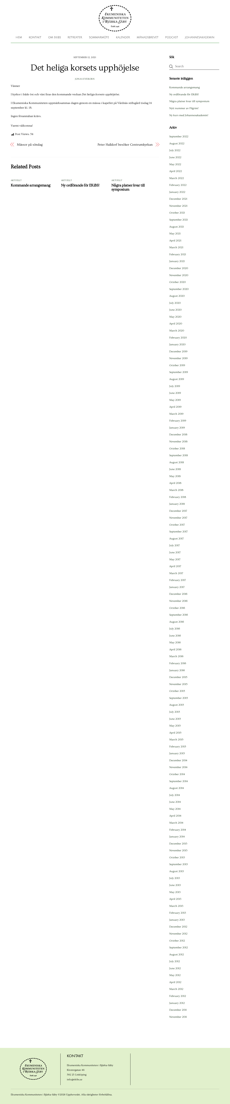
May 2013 (175, 892)
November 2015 (178, 684)
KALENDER (123, 37)
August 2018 (176, 462)
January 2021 (177, 261)
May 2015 (175, 725)
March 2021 (176, 247)
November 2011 (178, 1016)
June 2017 (175, 552)
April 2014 (175, 815)
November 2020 (178, 275)
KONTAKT (35, 37)
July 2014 (174, 795)
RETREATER (75, 37)
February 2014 (177, 829)
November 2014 (178, 767)
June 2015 (175, 718)
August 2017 (176, 538)
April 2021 (175, 240)
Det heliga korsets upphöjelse (85, 68)
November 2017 (178, 517)
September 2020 (178, 289)
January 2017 (177, 587)
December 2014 (178, 760)
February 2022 (178, 185)
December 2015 (178, 677)
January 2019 (177, 427)
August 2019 (176, 379)
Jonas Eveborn (85, 79)
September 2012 (178, 947)
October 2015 (177, 691)
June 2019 (175, 393)
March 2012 (176, 989)
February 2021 (177, 254)
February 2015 (177, 746)
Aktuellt (16, 180)
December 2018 (178, 434)
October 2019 (177, 365)
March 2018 (176, 490)
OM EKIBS (54, 37)
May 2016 (175, 642)
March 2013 (176, 906)
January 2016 (177, 670)
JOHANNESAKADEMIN (199, 37)
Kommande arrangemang (30, 185)
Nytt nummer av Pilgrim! (184, 108)
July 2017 (174, 545)
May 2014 (175, 808)
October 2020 (177, 282)
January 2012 (177, 1003)
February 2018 (177, 497)
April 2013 (175, 899)
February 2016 (177, 663)
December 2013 (178, 843)
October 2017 (177, 524)
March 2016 (176, 656)
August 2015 (176, 704)
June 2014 (175, 801)
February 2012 (177, 996)
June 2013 (175, 885)
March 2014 (176, 822)
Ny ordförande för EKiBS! (80, 185)
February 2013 (177, 912)
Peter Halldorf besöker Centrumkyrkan (125, 144)
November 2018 (178, 441)
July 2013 (174, 878)
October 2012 (177, 940)
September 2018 (178, 455)
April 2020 (175, 323)
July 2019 (174, 386)
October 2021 (177, 212)
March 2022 (176, 178)
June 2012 (175, 968)
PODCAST (171, 37)
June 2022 (175, 157)
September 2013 (178, 864)
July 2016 (174, 628)
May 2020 (175, 316)
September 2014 (178, 781)
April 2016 (175, 649)
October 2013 (177, 857)
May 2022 (175, 164)
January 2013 (177, 919)
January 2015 (177, 753)
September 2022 (178, 136)
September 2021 (178, 219)
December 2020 (178, 268)
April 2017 (175, 566)
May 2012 (175, 975)
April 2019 (175, 406)
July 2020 (175, 302)
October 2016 (177, 608)
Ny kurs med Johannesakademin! (188, 115)
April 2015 (175, 732)
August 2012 (176, 954)
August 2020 (177, 295)
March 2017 (176, 573)
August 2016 (176, 621)
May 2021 (175, 233)
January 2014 (177, 836)
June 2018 (175, 469)
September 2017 (178, 531)
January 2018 (177, 503)
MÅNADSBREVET (147, 37)
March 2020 (176, 330)
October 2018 (177, 448)
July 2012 (174, 961)
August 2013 (176, 871)
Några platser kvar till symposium (128, 187)
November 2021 (178, 205)
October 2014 (177, 774)
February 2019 (177, 420)
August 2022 (176, 143)
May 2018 (175, 476)
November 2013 (178, 850)
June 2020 (175, 309)
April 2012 (175, 982)
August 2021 (176, 226)
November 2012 (178, 933)
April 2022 (175, 171)
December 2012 (178, 926)
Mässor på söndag (30, 144)
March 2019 (176, 413)
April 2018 (175, 483)
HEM (19, 37)
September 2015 (178, 698)
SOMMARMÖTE (99, 37)
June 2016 (175, 635)
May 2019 (175, 400)
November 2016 (178, 601)
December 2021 (178, 198)
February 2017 (177, 580)
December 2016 (178, 593)
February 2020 (178, 337)
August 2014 (176, 788)
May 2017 (174, 559)
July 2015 (174, 711)
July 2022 (174, 150)
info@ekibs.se (74, 1079)
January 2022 (177, 192)
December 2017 (178, 510)
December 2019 (178, 351)
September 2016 (178, 614)
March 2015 (176, 739)
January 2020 (177, 344)
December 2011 (178, 1009)
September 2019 (178, 372)
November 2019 (178, 358)
